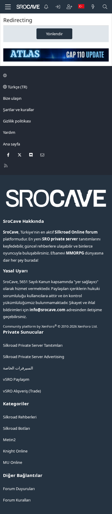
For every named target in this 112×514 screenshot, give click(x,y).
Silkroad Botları (16, 428)
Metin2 (9, 439)
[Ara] (105, 7)
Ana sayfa (11, 144)
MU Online (12, 462)
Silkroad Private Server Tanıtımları (32, 345)
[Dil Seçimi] (81, 7)
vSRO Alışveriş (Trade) (22, 391)
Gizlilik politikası (17, 121)
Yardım (9, 132)
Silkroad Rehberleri (19, 417)
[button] (55, 75)
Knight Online (15, 451)
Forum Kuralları (16, 500)
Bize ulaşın (12, 98)
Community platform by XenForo (50, 326)
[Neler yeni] (93, 7)
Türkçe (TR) (17, 87)
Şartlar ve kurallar (18, 109)
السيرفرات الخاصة (18, 368)
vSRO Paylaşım (16, 379)
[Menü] (7, 7)
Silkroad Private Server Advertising (33, 356)
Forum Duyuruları (19, 488)
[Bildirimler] (46, 7)
